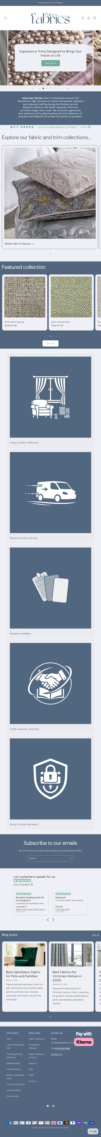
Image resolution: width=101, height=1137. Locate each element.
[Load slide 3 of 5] (47, 88)
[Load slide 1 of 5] (39, 88)
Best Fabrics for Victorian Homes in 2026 (67, 976)
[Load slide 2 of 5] (43, 88)
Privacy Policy (13, 1096)
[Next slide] (61, 88)
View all (51, 343)
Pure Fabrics (43, 1128)
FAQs (9, 1039)
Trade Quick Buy (14, 1090)
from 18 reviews (22, 884)
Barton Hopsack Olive (60, 322)
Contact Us (56, 1054)
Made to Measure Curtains (36, 1055)
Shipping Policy (13, 1063)
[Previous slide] (33, 88)
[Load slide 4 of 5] (51, 88)
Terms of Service (14, 1069)
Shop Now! (50, 63)
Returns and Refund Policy (15, 1076)
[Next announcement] (96, 3)
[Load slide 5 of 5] (55, 88)
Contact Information (16, 1084)
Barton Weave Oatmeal (14, 322)
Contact (32, 1081)
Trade (31, 1075)
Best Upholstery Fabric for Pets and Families (23, 974)
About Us (33, 1063)
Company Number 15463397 (58, 1128)
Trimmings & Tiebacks (34, 1046)
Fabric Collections (37, 1039)
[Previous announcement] (5, 3)
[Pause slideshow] (68, 88)
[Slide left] (45, 254)
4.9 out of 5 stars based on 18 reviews (57, 127)
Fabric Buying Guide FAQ (15, 1046)
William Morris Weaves (18, 243)
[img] (52, 881)
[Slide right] (56, 254)
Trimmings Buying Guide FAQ (14, 1055)
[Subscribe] (71, 858)
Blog (31, 1069)
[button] (5, 18)
